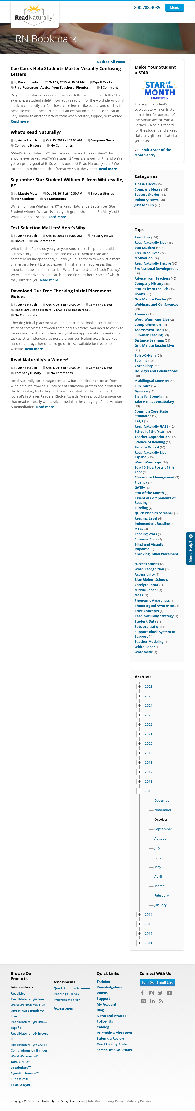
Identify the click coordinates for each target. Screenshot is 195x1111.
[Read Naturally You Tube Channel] (169, 993)
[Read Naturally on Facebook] (143, 993)
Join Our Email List (157, 982)
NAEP (139, 595)
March (159, 886)
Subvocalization (148, 626)
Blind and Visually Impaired (149, 546)
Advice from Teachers (57, 87)
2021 (148, 734)
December (162, 800)
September (163, 829)
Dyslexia (141, 391)
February (161, 895)
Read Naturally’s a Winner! (39, 359)
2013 (148, 924)
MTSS (139, 528)
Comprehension (148, 324)
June (157, 857)
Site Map (94, 1101)
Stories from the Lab (151, 288)
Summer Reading (149, 335)
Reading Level (146, 518)
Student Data (145, 621)
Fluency (141, 482)
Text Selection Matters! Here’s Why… (50, 227)
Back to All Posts (111, 61)
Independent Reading (152, 523)
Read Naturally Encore (153, 263)
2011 (148, 943)
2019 (148, 753)
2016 (148, 781)
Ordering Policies (139, 1101)
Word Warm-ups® (24, 1056)
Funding (141, 507)
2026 (148, 686)
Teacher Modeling (149, 641)
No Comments (61, 145)
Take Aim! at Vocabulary (154, 401)
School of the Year (150, 431)
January (160, 905)
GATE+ (140, 487)
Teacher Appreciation (152, 436)
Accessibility (145, 574)
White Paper (145, 646)
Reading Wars (146, 534)
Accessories (63, 1008)
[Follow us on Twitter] (160, 993)
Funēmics (142, 386)
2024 (148, 705)
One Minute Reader (150, 299)
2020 (148, 743)
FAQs (139, 421)
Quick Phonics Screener (154, 513)
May (157, 867)
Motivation (144, 258)
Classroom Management (155, 477)
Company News (102, 140)
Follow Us (105, 1021)
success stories (147, 564)
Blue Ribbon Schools (151, 579)
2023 (148, 715)
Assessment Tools (149, 330)
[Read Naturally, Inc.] (35, 14)
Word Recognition (149, 569)
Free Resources (26, 87)
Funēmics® (19, 1079)
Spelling (141, 360)
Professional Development (156, 268)
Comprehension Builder (29, 1050)
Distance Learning (149, 340)
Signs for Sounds (148, 396)
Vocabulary (144, 365)
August (160, 838)
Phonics (82, 87)
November (162, 810)
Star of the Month (149, 493)
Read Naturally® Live (27, 999)
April (158, 876)
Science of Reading (150, 442)
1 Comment (109, 87)
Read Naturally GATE (151, 426)
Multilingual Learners (152, 380)
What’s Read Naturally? (36, 132)
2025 (148, 696)
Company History (28, 145)
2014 (148, 914)
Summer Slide (146, 539)
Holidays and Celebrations (156, 371)
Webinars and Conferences (156, 304)
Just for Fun (144, 205)
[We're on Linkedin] (152, 1001)
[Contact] (190, 548)
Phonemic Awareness (152, 600)
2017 (148, 772)
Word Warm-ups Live (152, 319)
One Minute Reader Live (154, 345)
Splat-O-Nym (145, 355)
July (157, 848)
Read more (20, 121)
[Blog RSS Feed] (161, 1001)
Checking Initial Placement (156, 554)
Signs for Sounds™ (25, 1073)
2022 (148, 724)
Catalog (103, 1027)
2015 (148, 791)
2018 (148, 762)
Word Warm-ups (148, 462)
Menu (174, 7)
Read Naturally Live (47, 310)
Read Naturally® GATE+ (29, 1045)
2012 (148, 933)
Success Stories (102, 193)
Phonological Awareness (155, 605)
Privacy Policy (113, 1101)
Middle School (146, 590)
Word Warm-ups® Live (28, 1005)
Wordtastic (144, 652)
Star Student (24, 198)
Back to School (147, 447)
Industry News (101, 236)
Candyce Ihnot (146, 584)
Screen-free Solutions (114, 1050)
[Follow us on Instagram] (151, 993)
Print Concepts (147, 611)
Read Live (22, 310)
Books (19, 241)
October (161, 819)
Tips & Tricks (102, 82)
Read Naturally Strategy (154, 616)
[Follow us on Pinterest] (143, 1001)
